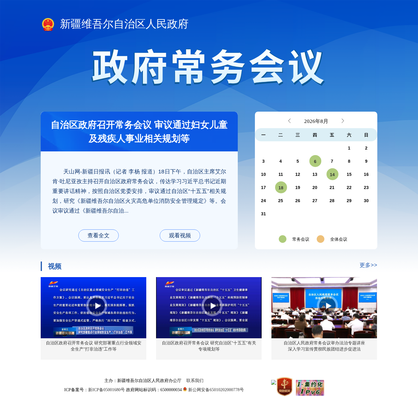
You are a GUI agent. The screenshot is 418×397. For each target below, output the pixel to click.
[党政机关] (285, 386)
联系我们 (194, 380)
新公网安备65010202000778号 (215, 390)
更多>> (368, 265)
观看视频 (180, 235)
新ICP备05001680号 (107, 390)
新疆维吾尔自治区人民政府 (122, 24)
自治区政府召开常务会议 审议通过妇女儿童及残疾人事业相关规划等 (139, 131)
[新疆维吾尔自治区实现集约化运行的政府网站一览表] (309, 386)
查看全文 (99, 235)
